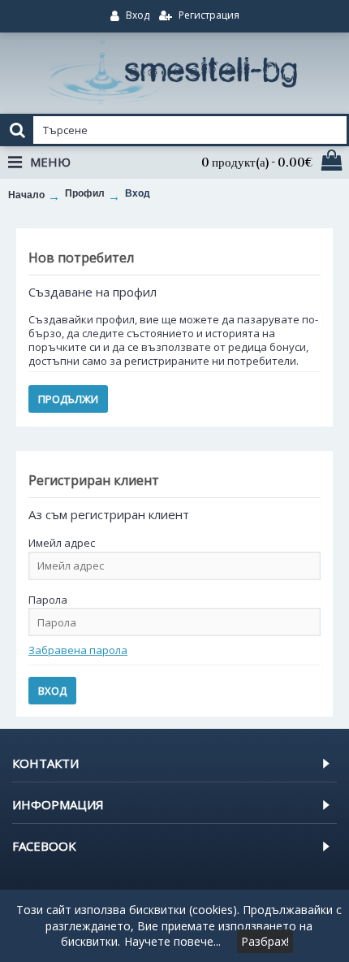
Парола (47, 599)
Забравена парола (77, 650)
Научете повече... (172, 941)
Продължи (68, 399)
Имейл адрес (61, 542)
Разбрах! (265, 941)
